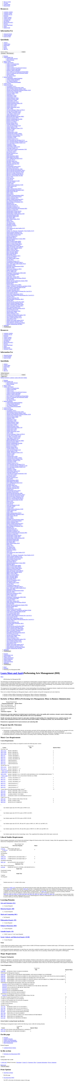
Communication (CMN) (12, 132)
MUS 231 (3, 781)
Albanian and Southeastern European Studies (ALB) (18, 90)
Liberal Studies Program (12, 58)
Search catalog (4, 51)
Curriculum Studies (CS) (12, 148)
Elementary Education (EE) (12, 163)
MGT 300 (3, 1013)
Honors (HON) (10, 194)
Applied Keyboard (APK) (12, 99)
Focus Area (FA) (10, 178)
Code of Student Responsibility (13, 82)
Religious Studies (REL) (12, 282)
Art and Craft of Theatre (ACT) (13, 111)
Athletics (6, 42)
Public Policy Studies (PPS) (12, 276)
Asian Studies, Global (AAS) (13, 113)
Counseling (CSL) (10, 144)
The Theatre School (11, 75)
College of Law (10, 66)
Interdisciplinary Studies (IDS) (13, 212)
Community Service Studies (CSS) (14, 134)
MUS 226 (3, 794)
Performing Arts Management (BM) (12, 1054)
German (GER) (10, 183)
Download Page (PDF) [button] (9, 1077)
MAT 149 (26, 894)
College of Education (11, 65)
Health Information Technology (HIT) (15, 190)
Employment (6, 45)
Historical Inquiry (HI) (7, 909)
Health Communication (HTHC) (14, 188)
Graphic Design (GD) (11, 186)
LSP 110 (3, 848)
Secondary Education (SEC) (13, 290)
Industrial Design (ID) (11, 204)
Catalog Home (7, 4)
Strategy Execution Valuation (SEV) (14, 305)
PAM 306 (4, 985)
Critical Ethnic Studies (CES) (13, 146)
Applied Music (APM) (11, 100)
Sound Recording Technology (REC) (15, 299)
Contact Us (24, 1062)
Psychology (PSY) (10, 275)
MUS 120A (3, 752)
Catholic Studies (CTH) (11, 127)
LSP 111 (5, 850)
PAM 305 (4, 984)
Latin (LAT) (9, 227)
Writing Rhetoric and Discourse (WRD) (15, 322)
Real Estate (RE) (10, 279)
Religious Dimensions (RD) (9, 925)
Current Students (7, 35)
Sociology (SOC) (10, 296)
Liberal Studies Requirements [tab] (10, 1041)
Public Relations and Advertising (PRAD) (16, 278)
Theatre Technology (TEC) (12, 313)
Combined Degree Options (10, 1047)
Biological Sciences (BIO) (12, 117)
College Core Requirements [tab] (10, 1040)
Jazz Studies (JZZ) (10, 223)
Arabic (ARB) (9, 108)
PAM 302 (3, 976)
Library (5, 26)
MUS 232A (3, 774)
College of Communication (12, 63)
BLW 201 (3, 1014)
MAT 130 (3, 1029)
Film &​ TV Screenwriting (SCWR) (14, 175)
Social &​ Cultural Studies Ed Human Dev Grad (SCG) (19, 291)
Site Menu (3, 53)
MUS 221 (3, 779)
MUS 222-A (4, 769)
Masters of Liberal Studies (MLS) (14, 244)
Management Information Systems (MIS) (15, 238)
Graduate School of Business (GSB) (14, 184)
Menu (2, 676)
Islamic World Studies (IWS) (13, 219)
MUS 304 (3, 800)
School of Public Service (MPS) (13, 284)
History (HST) (9, 192)
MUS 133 (3, 763)
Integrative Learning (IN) (12, 209)
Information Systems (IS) (12, 205)
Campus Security (7, 18)
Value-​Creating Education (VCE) (14, 317)
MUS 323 (3, 802)
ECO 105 (3, 1018)
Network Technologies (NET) (13, 255)
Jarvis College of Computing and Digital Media (17, 71)
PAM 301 (3, 974)
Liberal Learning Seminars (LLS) (14, 232)
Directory (6, 23)
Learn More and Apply (12, 673)
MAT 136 (11, 894)
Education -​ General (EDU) (12, 162)
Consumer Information (42, 1062)
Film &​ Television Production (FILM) (15, 171)
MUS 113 (3, 760)
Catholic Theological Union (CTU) (14, 128)
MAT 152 (42, 894)
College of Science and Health (13, 69)
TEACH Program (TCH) (12, 309)
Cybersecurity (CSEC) (11, 150)
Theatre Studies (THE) (11, 312)
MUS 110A (3, 750)
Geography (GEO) (10, 182)
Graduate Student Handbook (13, 79)
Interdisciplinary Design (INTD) (13, 211)
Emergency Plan (32, 1062)
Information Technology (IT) (13, 207)
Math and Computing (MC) (9, 914)
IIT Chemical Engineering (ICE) (13, 200)
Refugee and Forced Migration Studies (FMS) (17, 280)
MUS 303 (3, 799)
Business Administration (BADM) (14, 119)
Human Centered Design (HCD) (14, 196)
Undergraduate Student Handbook (14, 78)
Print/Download (7, 327)
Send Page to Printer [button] (8, 1072)
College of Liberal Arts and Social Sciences (16, 67)
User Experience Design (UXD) (13, 316)
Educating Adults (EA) (11, 161)
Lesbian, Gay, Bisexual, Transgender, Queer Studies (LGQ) (20, 230)
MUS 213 (3, 783)
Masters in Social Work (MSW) (13, 242)
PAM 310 (4, 992)
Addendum (6, 325)
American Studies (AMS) (12, 92)
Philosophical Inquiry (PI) (8, 920)
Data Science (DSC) (11, 152)
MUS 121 (3, 757)
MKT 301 (3, 1016)
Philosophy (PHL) (10, 267)
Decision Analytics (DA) (12, 153)
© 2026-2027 (4, 1062)
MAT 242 (3, 1009)
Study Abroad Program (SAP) (13, 307)
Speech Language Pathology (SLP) (14, 303)
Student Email (7, 27)
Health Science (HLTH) (12, 191)
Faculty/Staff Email (8, 25)
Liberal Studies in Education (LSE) (14, 233)
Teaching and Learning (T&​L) (13, 311)
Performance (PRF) (10, 265)
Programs (6, 56)
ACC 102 (3, 1008)
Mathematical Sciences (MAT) (13, 245)
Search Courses (7, 61)
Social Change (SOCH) (11, 292)
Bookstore (6, 16)
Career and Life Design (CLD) (13, 125)
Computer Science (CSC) (12, 138)
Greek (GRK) (9, 187)
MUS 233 (3, 787)
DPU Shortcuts (10, 53)
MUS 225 (3, 792)
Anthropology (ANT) (11, 95)
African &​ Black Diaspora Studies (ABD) (16, 88)
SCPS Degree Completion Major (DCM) (15, 287)
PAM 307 (4, 987)
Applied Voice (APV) (11, 106)
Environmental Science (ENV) (13, 166)
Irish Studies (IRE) (10, 217)
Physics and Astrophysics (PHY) (14, 269)
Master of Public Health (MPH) (13, 241)
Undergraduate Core (8, 57)
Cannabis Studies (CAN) (12, 124)
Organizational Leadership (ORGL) (14, 262)
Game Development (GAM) (13, 181)
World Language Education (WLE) (14, 321)
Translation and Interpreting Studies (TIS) (16, 315)
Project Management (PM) (12, 274)
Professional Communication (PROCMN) (16, 273)
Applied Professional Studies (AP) (14, 103)
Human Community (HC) (12, 198)
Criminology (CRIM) (11, 145)
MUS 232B (4, 775)
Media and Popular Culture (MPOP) (14, 246)
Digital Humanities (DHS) (12, 156)
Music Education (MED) (12, 251)
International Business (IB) (12, 215)
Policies (5, 48)
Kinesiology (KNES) (11, 225)
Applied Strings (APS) (11, 104)
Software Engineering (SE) (12, 298)
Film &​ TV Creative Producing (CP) (14, 173)
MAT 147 (16, 894)
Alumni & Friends (8, 34)
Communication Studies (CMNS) (14, 133)
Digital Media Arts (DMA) (12, 157)
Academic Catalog (8, 13)
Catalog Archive (7, 83)
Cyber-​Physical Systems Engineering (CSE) (16, 149)
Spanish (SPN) (9, 300)
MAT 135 (6, 894)
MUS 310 (3, 795)
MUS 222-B (5, 770)
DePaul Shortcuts (5, 373)
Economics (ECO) (10, 159)
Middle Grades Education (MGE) (14, 248)
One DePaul (6, 21)
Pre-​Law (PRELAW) (11, 271)
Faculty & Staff (7, 36)
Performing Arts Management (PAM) (15, 266)
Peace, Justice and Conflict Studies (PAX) (16, 263)
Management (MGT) (11, 237)
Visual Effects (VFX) (11, 319)
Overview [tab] (6, 1037)
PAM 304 (3, 979)
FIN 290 (3, 1011)
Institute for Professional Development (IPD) (16, 208)
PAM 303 (3, 977)
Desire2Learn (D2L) (8, 22)
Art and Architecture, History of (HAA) (15, 110)
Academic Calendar (8, 12)
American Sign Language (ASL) (14, 91)
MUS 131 (3, 758)
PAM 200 (3, 971)
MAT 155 (47, 894)
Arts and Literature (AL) (8, 903)
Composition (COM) (11, 137)
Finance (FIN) (9, 177)
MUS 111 (3, 755)
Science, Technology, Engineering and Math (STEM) (18, 286)
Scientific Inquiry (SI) (7, 931)
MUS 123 (3, 762)
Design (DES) (9, 154)
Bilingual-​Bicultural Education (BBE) (15, 116)
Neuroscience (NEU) (11, 257)
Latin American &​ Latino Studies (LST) (15, 228)
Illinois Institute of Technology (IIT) (14, 202)
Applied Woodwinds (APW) (13, 107)
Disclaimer (18, 1062)
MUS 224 (3, 791)
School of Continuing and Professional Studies (17, 73)
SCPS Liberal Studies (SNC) (13, 288)
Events (5, 46)
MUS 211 (3, 777)
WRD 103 (3, 856)
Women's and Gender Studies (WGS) (15, 320)
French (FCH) (9, 179)
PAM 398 (3, 981)
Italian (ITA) (9, 220)
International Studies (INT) (12, 216)
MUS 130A (3, 754)
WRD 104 (3, 858)
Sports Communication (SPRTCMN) (15, 304)
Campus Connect (7, 17)
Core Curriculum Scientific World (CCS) (15, 142)
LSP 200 (3, 867)
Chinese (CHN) (10, 131)
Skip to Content (7, 1)
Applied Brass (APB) (11, 96)
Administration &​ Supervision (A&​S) (15, 87)
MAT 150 (32, 894)
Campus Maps (7, 44)
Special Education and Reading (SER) (15, 301)
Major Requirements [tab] (8, 1042)
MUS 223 (3, 785)
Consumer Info (7, 19)
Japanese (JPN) (10, 221)
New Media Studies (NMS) (12, 258)
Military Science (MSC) (12, 249)
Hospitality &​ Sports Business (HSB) (15, 195)
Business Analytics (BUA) (12, 120)
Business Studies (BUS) (12, 123)
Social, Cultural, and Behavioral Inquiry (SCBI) (15, 937)
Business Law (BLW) (11, 121)
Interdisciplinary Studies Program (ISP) (15, 213)
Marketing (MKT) (10, 240)
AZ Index (6, 3)
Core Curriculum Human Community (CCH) (16, 141)
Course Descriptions (8, 85)
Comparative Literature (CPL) (13, 136)
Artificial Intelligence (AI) (12, 115)
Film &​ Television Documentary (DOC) (15, 170)
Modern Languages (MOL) (12, 250)
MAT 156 (52, 894)
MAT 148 (21, 894)
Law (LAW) (9, 229)
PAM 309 (4, 990)
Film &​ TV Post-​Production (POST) (14, 174)
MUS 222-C (5, 772)
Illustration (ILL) (10, 203)
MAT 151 (37, 894)
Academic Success (8, 14)
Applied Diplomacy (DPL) (12, 98)
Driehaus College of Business (13, 70)
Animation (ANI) (10, 94)
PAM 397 (4, 995)
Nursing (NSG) (10, 259)
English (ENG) (9, 165)
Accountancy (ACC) (11, 86)
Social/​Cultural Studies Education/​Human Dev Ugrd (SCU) (20, 295)
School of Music (10, 74)
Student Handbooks (8, 77)
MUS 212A (3, 767)
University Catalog (8, 349)
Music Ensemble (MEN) (12, 253)
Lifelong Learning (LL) (11, 236)
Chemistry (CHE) (10, 129)
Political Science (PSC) (11, 270)
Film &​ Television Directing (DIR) (14, 169)
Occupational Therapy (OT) (12, 261)
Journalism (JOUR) (10, 224)
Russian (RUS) (9, 283)
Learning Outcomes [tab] (8, 1038)
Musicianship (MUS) (11, 254)
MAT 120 (3, 862)
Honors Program (10, 60)
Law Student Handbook (12, 81)
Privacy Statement (52, 1062)
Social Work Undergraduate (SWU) (14, 294)
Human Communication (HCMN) (14, 324)
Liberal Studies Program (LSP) (13, 234)
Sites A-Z (6, 49)
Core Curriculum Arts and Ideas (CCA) (15, 140)
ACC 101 (3, 1006)
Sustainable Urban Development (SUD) (15, 308)
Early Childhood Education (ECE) (14, 158)
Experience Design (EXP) (12, 167)
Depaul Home (7, 5)
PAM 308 (4, 989)
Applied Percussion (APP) (12, 102)
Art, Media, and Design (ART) (13, 112)
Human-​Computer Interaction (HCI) (14, 199)
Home (5, 667)
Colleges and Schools (8, 62)
